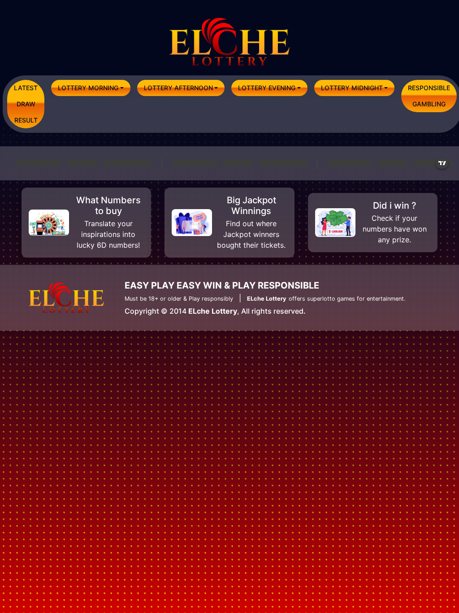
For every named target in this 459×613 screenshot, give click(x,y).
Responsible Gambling (429, 96)
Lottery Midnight (352, 88)
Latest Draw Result (26, 104)
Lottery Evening (266, 88)
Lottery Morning (88, 88)
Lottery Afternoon (178, 88)
